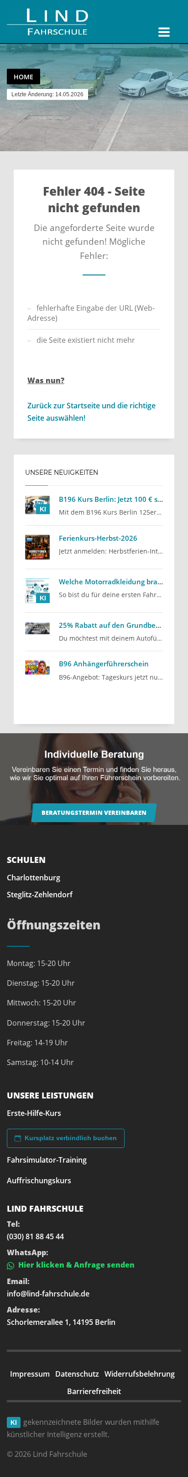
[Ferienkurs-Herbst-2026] (37, 547)
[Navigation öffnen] (164, 32)
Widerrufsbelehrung (139, 1374)
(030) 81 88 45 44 (35, 1236)
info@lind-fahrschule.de (48, 1294)
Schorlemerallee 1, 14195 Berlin (61, 1322)
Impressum (30, 1374)
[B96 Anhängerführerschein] (37, 667)
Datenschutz (77, 1374)
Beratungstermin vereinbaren (94, 812)
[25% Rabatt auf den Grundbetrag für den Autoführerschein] (37, 628)
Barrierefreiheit (94, 1391)
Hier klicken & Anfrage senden (75, 1265)
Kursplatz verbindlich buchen (71, 1138)
